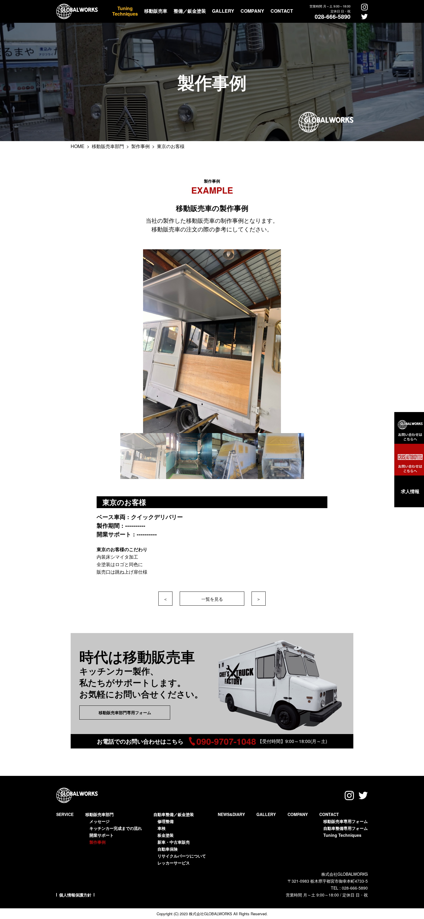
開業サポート (101, 835)
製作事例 (141, 146)
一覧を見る (212, 599)
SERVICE (65, 814)
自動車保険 (167, 849)
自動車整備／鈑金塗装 (173, 814)
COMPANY (252, 11)
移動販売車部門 (108, 146)
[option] (212, 341)
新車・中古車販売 (173, 842)
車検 (161, 828)
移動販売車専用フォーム (345, 821)
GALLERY (223, 11)
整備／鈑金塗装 (190, 11)
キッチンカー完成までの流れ (115, 828)
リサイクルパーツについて (181, 856)
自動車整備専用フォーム (345, 828)
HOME (78, 146)
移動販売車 (155, 11)
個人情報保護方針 (75, 895)
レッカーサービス (173, 863)
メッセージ (99, 821)
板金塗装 (165, 835)
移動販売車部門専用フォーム (125, 712)
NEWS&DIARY (231, 814)
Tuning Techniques (342, 835)
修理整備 (165, 821)
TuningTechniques (125, 11)
